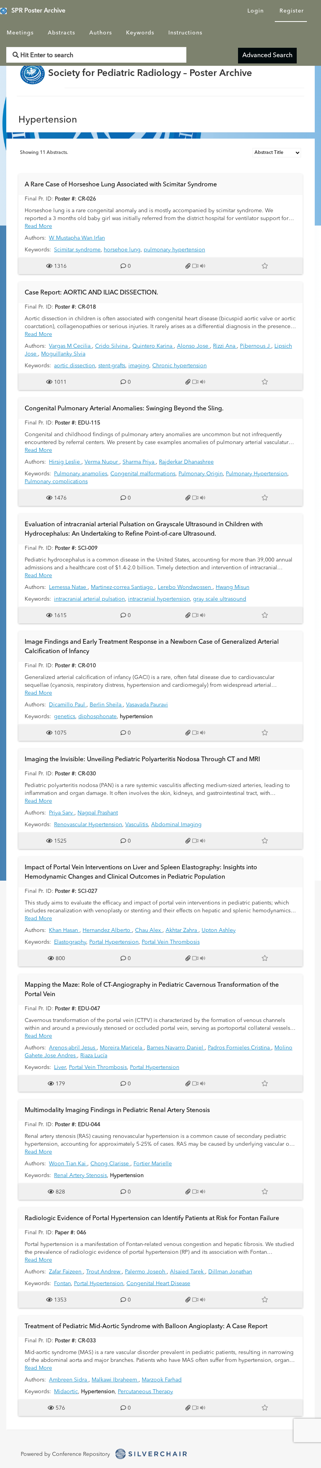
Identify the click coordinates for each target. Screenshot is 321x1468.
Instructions (185, 33)
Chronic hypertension (179, 365)
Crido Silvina (112, 346)
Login (255, 11)
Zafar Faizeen (66, 1272)
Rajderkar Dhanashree (186, 462)
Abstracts (61, 33)
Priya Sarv (61, 813)
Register (292, 11)
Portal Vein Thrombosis (171, 942)
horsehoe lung (122, 250)
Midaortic (66, 1391)
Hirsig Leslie (65, 462)
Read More (38, 226)
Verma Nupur (102, 462)
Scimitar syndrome (77, 250)
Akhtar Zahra (182, 930)
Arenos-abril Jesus (73, 1048)
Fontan (62, 1283)
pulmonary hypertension (174, 250)
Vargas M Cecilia (70, 346)
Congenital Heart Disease (158, 1283)
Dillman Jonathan (230, 1272)
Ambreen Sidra (68, 1380)
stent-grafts (111, 365)
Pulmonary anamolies (80, 474)
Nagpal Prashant (98, 813)
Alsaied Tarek (187, 1272)
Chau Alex (148, 930)
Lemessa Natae (68, 587)
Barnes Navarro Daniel (176, 1048)
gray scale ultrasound (219, 599)
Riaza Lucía (93, 1055)
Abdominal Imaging (176, 824)
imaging (138, 365)
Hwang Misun (232, 587)
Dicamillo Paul (68, 705)
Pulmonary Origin (201, 474)
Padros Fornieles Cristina (239, 1048)
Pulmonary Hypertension (256, 474)
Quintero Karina (153, 346)
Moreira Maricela (122, 1048)
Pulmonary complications (56, 481)
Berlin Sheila (106, 705)
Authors (100, 33)
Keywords (140, 33)
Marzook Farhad (162, 1380)
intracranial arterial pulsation (89, 599)
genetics (64, 716)
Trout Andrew (104, 1272)
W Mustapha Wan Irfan (77, 238)
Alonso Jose (193, 346)
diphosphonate (97, 716)
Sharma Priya (139, 462)
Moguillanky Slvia (63, 354)
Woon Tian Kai (68, 1163)
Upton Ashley (219, 930)
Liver (60, 1067)
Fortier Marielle (152, 1163)
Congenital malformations (142, 474)
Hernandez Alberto (107, 930)
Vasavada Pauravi (147, 705)
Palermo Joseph (146, 1272)
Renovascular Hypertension (88, 824)
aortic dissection (74, 365)
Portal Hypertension (114, 942)
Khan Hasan (64, 930)
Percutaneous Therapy (145, 1391)
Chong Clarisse (110, 1163)
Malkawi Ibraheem (115, 1380)
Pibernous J (255, 346)
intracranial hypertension (159, 599)
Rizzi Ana (225, 346)
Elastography (70, 942)
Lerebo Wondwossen (185, 587)
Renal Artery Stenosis (80, 1175)
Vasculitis (136, 824)
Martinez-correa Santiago (123, 587)
